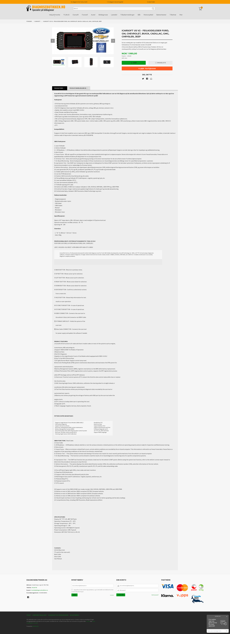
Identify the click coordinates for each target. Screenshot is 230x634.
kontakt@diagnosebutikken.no (39, 590)
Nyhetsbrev (74, 615)
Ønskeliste (161, 63)
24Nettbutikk (36, 626)
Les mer (112, 595)
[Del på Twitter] (143, 79)
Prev (53, 41)
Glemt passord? (155, 595)
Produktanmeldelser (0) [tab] (78, 88)
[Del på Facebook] (147, 79)
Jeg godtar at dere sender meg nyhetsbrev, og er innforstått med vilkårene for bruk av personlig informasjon (92, 591)
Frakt (29, 615)
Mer (181, 15)
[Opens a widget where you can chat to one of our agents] (217, 623)
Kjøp (135, 63)
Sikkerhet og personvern (58, 615)
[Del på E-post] (151, 79)
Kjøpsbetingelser (39, 615)
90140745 (34, 587)
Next (113, 41)
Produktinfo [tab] (58, 88)
